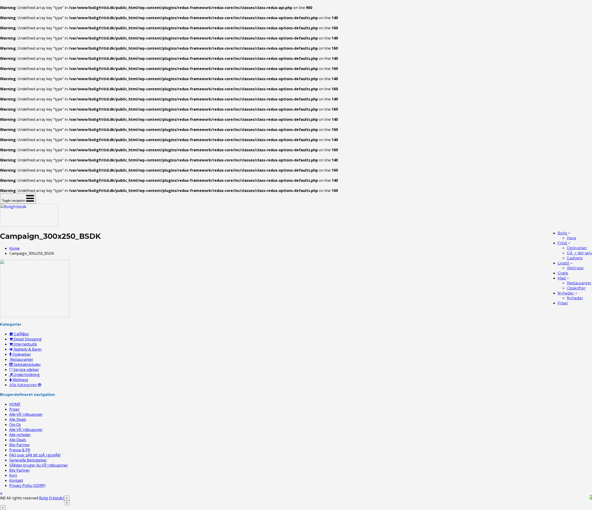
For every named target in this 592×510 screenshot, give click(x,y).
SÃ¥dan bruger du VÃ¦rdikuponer (38, 465)
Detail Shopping (27, 339)
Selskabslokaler (27, 364)
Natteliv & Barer (27, 349)
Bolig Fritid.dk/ (51, 498)
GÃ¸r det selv (579, 253)
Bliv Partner (19, 444)
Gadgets (575, 258)
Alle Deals (17, 419)
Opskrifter (576, 288)
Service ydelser (25, 369)
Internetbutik (25, 344)
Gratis (563, 273)
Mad (562, 278)
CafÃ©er (21, 334)
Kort (13, 475)
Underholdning (26, 374)
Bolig (563, 233)
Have (571, 238)
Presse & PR (19, 449)
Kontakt (16, 480)
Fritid (563, 243)
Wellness (575, 268)
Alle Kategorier (23, 385)
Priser (563, 303)
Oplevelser (577, 248)
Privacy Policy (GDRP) (27, 485)
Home (14, 248)
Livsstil (564, 263)
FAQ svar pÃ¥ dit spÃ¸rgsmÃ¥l (34, 455)
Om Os (15, 424)
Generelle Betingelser (28, 460)
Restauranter (579, 283)
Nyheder (566, 293)
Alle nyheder (20, 434)
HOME (14, 404)
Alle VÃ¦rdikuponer (26, 414)
